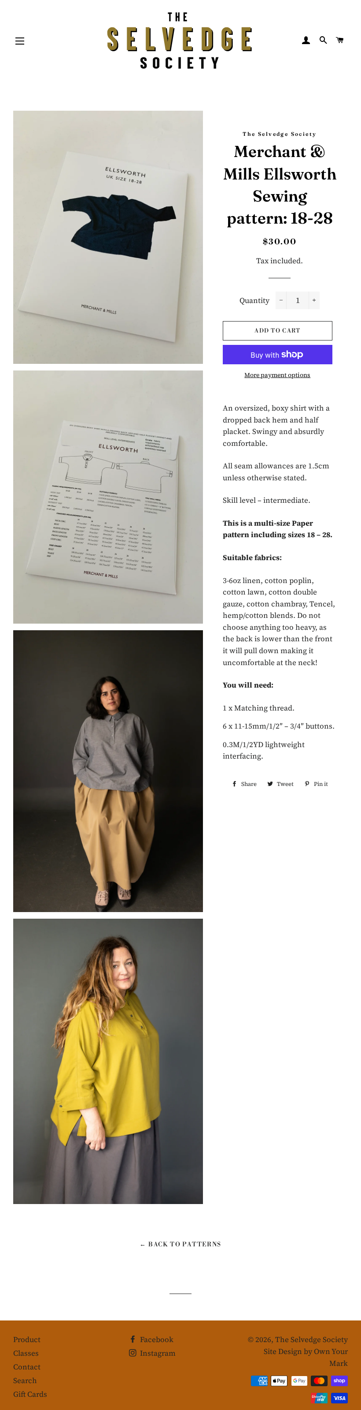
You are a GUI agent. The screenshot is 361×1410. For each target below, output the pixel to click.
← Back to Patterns (180, 1245)
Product (27, 1339)
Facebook (155, 1339)
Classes (26, 1353)
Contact (27, 1366)
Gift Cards (30, 1394)
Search (25, 1380)
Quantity (254, 300)
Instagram (157, 1353)
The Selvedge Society (311, 1339)
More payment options (277, 374)
